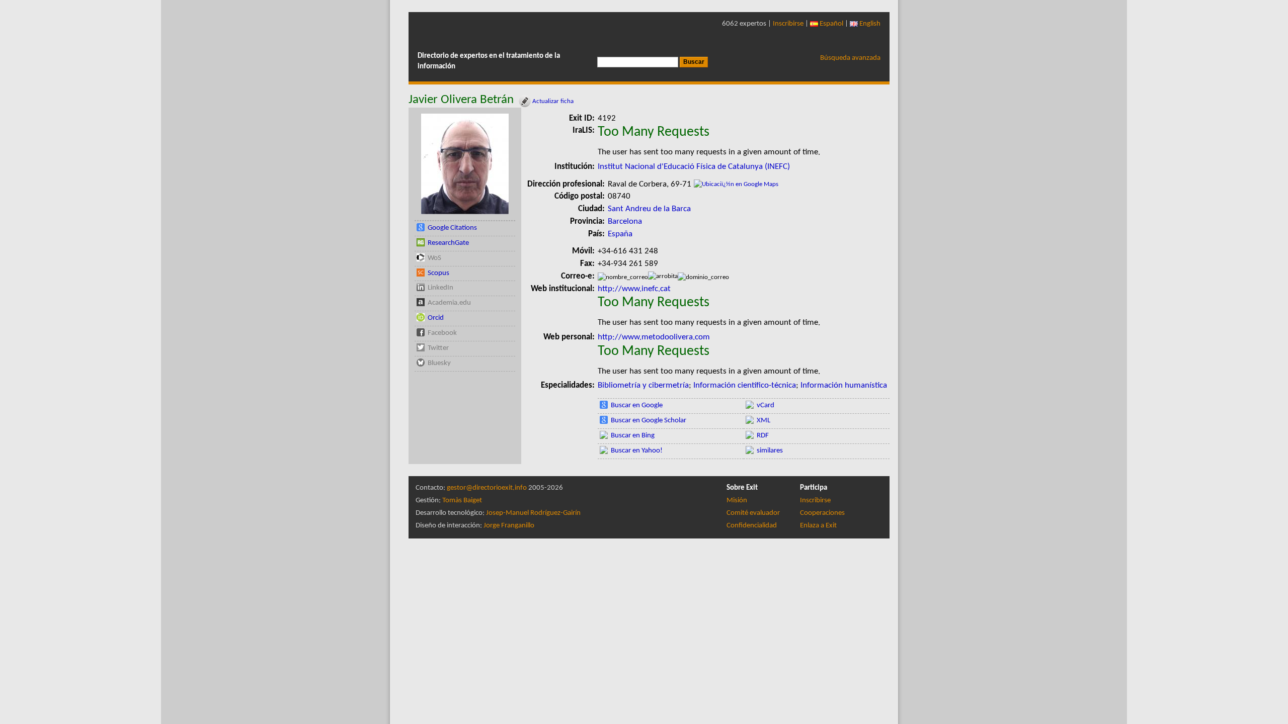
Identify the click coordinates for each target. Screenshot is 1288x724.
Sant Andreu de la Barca (649, 209)
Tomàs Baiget (462, 500)
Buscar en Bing (633, 435)
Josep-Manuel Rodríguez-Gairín (533, 513)
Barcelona (625, 221)
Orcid (436, 318)
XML (763, 420)
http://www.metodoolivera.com (655, 337)
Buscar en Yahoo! (637, 451)
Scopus (438, 273)
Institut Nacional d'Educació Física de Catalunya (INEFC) (694, 166)
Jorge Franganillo (509, 525)
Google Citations (452, 228)
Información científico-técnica (744, 385)
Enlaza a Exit (818, 525)
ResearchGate (448, 243)
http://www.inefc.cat (634, 289)
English (869, 24)
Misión (737, 500)
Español (830, 24)
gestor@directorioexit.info (487, 488)
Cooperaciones (822, 513)
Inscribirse (788, 24)
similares (770, 451)
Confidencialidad (752, 525)
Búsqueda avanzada (850, 58)
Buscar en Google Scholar (648, 420)
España (620, 234)
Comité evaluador (753, 513)
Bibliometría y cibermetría (643, 385)
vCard (765, 405)
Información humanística (843, 385)
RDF (763, 435)
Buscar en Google (637, 405)
